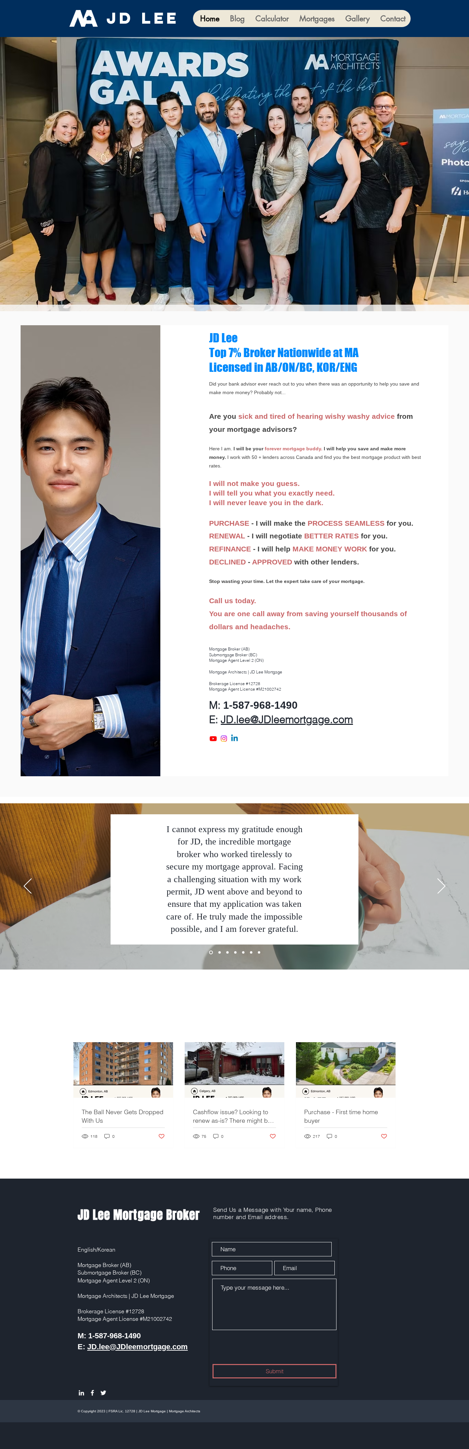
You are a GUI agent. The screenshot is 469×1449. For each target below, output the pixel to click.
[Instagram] (224, 738)
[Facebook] (92, 1393)
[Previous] (28, 886)
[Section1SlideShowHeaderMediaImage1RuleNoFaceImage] (219, 952)
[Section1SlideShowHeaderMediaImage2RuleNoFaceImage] (227, 952)
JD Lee (146, 18)
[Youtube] (213, 738)
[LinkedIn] (81, 1393)
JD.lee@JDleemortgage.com (287, 719)
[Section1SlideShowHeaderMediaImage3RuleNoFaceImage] (210, 952)
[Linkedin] (234, 738)
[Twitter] (103, 1393)
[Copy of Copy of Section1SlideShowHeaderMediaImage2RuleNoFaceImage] (243, 952)
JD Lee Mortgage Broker (139, 1215)
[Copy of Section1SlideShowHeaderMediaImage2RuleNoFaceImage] (235, 952)
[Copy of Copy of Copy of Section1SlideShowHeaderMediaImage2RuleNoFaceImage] (251, 952)
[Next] (441, 886)
